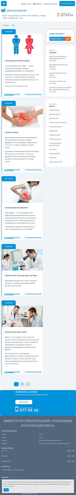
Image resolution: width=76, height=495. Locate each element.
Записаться (24, 402)
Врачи (3, 434)
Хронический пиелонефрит (16, 208)
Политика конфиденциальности (50, 440)
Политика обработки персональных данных (54, 443)
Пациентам (13, 18)
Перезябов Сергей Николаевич (11, 95)
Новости (35, 16)
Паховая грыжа (11, 132)
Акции (4, 16)
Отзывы (43, 16)
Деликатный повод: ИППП (16, 332)
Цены (5, 18)
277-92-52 (67, 15)
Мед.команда (13, 16)
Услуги (23, 16)
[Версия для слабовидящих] (4, 3)
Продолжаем (9, 281)
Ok (6, 489)
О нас (21, 18)
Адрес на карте (7, 472)
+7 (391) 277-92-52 (15, 477)
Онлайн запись (67, 4)
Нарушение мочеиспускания (17, 61)
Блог (29, 16)
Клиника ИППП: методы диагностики (21, 276)
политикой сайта (8, 486)
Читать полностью (33, 94)
